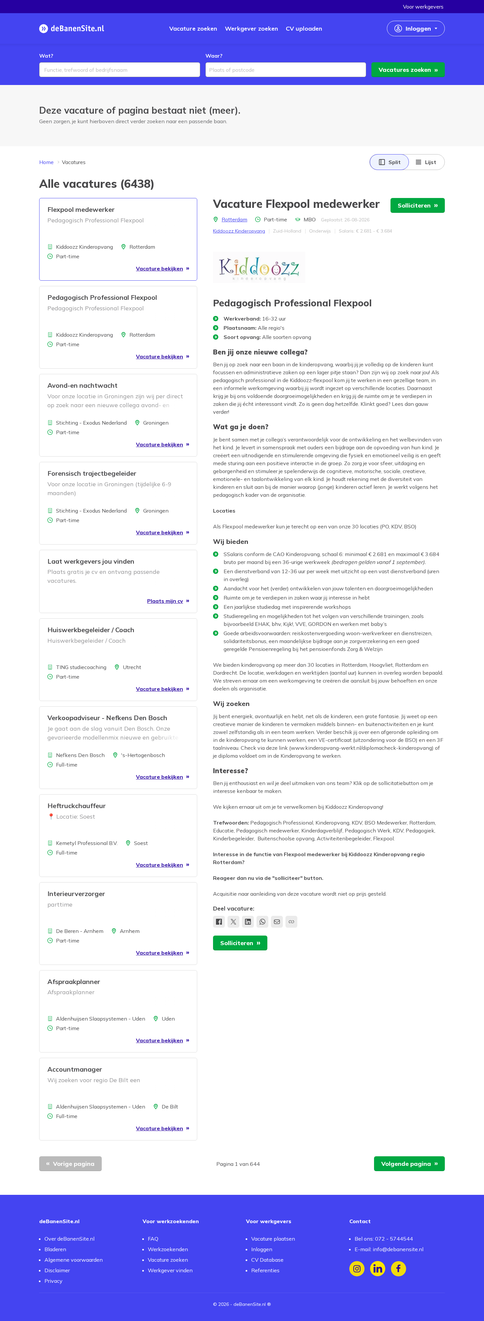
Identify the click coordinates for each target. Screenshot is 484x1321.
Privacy (53, 1281)
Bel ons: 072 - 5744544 (384, 1238)
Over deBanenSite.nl (69, 1238)
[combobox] (119, 69)
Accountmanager (74, 1069)
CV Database (267, 1259)
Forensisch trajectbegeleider (91, 473)
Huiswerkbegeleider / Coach (90, 630)
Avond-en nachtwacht (82, 385)
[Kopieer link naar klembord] (291, 922)
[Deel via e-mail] (277, 922)
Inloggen (261, 1249)
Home (46, 162)
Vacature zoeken (168, 1259)
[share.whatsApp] (262, 922)
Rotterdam (234, 219)
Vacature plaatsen (273, 1238)
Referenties (265, 1270)
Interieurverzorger (76, 893)
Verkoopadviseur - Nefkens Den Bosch (107, 718)
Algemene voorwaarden (73, 1259)
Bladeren (55, 1249)
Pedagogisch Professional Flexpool (102, 297)
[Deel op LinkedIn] (248, 922)
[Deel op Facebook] (219, 922)
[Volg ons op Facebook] (398, 1269)
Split (395, 162)
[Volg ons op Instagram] (357, 1269)
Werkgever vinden (170, 1270)
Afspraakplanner (73, 981)
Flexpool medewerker (81, 209)
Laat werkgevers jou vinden (90, 561)
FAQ (153, 1238)
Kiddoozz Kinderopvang (239, 231)
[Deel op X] (233, 922)
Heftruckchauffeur (76, 805)
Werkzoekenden (168, 1249)
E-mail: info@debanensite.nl (389, 1249)
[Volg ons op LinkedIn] (378, 1269)
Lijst (430, 162)
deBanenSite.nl (249, 1304)
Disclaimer (57, 1270)
